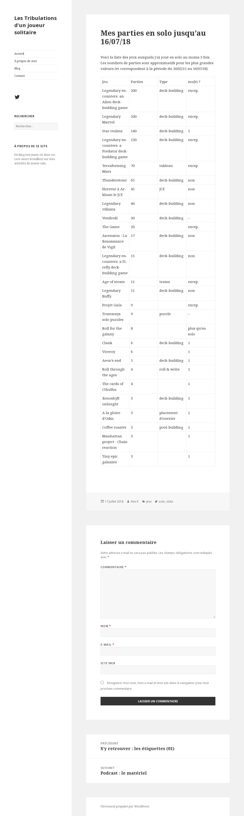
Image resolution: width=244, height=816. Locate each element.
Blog (17, 68)
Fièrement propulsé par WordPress (125, 806)
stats (169, 501)
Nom (106, 626)
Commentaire (114, 567)
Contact (19, 76)
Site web (108, 663)
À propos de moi (25, 61)
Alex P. (135, 501)
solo (162, 501)
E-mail (107, 645)
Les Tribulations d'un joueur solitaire (35, 25)
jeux (149, 501)
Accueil (19, 54)
